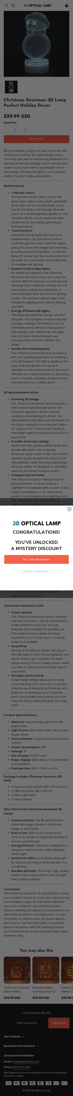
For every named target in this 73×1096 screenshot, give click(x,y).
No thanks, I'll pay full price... (36, 571)
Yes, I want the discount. (36, 559)
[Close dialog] (70, 509)
